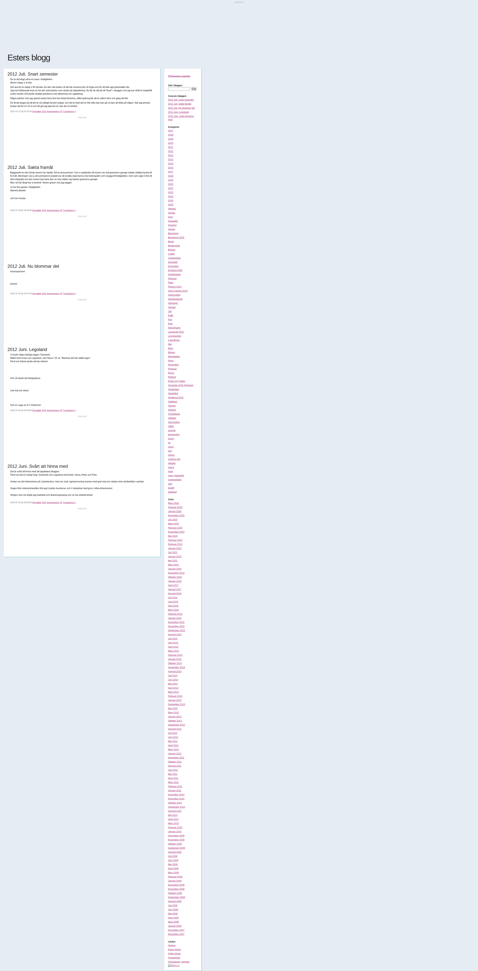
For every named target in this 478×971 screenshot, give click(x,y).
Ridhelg (172, 377)
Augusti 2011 (174, 766)
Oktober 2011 (175, 762)
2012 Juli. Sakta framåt (179, 104)
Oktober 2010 (175, 803)
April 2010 (173, 819)
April (170, 217)
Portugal (172, 369)
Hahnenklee (174, 295)
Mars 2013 (173, 712)
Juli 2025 (172, 519)
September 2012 (176, 725)
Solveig (172, 406)
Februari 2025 (175, 528)
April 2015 (173, 647)
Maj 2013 (173, 708)
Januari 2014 (174, 700)
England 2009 (175, 270)
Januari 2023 (174, 548)
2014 (170, 159)
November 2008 (176, 889)
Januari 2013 (174, 716)
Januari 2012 (174, 753)
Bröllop (171, 250)
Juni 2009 (173, 860)
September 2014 (176, 667)
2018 (170, 176)
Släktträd (172, 401)
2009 (170, 139)
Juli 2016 (172, 597)
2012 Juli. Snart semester (181, 100)
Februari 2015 (175, 655)
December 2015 (176, 622)
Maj (170, 344)
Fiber (170, 282)
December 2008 (176, 885)
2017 (170, 172)
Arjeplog (172, 225)
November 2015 (176, 626)
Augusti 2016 (174, 593)
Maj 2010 (173, 815)
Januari (172, 307)
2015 (170, 163)
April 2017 (173, 585)
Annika (171, 213)
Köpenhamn (174, 328)
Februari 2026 (175, 507)
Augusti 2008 (174, 901)
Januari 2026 (174, 511)
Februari (172, 278)
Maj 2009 (173, 864)
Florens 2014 (174, 286)
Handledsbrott (175, 299)
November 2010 (176, 798)
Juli (170, 311)
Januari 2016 (174, 618)
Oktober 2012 (175, 720)
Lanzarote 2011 (176, 332)
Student (172, 410)
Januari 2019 (174, 581)
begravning (174, 434)
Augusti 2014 (174, 671)
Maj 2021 (173, 560)
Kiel (170, 319)
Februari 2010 (175, 827)
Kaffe (170, 315)
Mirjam (171, 352)
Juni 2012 (173, 737)
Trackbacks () (69, 111)
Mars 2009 (173, 872)
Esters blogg (28, 57)
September (173, 389)
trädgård (172, 492)
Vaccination (174, 422)
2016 (170, 167)
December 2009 (176, 835)
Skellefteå (173, 393)
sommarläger (174, 479)
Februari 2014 (175, 696)
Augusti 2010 (174, 811)
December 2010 (176, 794)
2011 (170, 147)
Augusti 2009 (174, 852)
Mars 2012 (173, 749)
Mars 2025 (173, 523)
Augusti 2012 (174, 729)
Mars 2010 (173, 823)
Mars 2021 (173, 564)
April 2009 (173, 868)
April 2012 (173, 745)
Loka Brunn (174, 340)
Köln (170, 323)
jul (169, 442)
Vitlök (171, 426)
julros (171, 447)
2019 (170, 180)
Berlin (171, 241)
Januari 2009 (174, 881)
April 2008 (173, 918)
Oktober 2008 (175, 893)
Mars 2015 (173, 651)
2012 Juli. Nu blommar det (181, 108)
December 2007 (176, 930)
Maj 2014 (173, 684)
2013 (170, 155)
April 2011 (173, 778)
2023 (170, 196)
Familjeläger (174, 274)
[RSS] (173, 965)
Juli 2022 (172, 552)
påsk (170, 471)
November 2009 (176, 840)
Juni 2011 (173, 770)
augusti (172, 430)
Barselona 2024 (176, 237)
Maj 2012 (173, 741)
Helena (172, 945)
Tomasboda (174, 414)
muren (171, 455)
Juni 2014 (173, 679)
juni (170, 451)
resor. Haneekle (176, 475)
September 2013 (176, 704)
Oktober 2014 (175, 663)
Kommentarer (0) (54, 111)
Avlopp (171, 229)
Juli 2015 (172, 638)
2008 (170, 135)
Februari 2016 (175, 614)
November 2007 (176, 934)
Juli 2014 (172, 675)
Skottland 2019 (175, 397)
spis (170, 484)
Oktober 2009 (175, 844)
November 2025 (176, 515)
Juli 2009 (172, 856)
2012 (44, 111)
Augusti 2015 (174, 634)
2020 (170, 184)
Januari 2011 (174, 790)
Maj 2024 (173, 536)
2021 (170, 188)
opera (171, 467)
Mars (170, 348)
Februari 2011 (175, 786)
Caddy (171, 254)
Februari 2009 (175, 876)
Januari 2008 (174, 926)
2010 (170, 143)
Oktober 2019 (175, 577)
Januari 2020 (174, 569)
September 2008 (176, 897)
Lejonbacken (174, 336)
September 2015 (176, 630)
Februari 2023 (175, 544)
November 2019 (176, 573)
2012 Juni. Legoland (178, 112)
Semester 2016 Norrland (180, 385)
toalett (171, 488)
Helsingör (173, 303)
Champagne (174, 258)
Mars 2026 (173, 503)
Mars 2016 (173, 610)
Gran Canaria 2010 (178, 291)
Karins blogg (174, 949)
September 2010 (176, 807)
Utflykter (172, 418)
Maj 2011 (172, 774)
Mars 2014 (173, 692)
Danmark (172, 262)
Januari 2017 (174, 589)
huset (171, 438)
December (173, 266)
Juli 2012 (172, 733)
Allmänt (172, 208)
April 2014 (173, 688)
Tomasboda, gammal (178, 962)
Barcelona (173, 233)
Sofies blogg (174, 953)
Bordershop (174, 245)
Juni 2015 (173, 642)
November (173, 364)
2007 (170, 130)
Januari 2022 (174, 556)
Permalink (36, 111)
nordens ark (174, 459)
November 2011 (176, 757)
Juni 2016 (173, 601)
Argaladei (173, 221)
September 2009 (176, 848)
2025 (170, 204)
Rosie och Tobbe (176, 381)
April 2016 (173, 606)
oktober (172, 463)
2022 (170, 192)
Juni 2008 (173, 909)
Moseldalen (174, 356)
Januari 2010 (174, 831)
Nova (170, 360)
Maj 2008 (173, 913)
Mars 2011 (173, 782)
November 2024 (176, 532)
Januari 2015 (174, 659)
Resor (171, 373)
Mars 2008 (173, 922)
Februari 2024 (175, 540)
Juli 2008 (172, 905)
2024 (170, 200)
